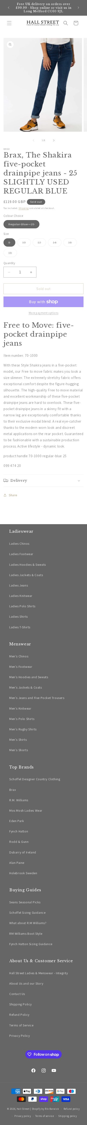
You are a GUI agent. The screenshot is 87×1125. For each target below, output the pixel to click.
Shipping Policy (20, 1004)
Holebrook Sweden (23, 873)
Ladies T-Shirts (19, 627)
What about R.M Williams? (27, 923)
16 (72, 243)
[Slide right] (54, 140)
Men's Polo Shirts (21, 719)
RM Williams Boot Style (25, 933)
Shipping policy (67, 1116)
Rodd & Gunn (19, 842)
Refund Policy (19, 1015)
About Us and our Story (26, 983)
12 (42, 243)
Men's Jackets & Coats (25, 687)
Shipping (24, 208)
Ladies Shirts (18, 616)
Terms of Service (21, 1025)
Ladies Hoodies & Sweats (27, 564)
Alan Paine (16, 863)
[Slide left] (33, 140)
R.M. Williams (18, 800)
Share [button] (13, 495)
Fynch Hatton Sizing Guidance (30, 944)
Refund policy (72, 1108)
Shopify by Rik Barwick (45, 1108)
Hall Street (23, 1108)
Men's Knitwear (20, 708)
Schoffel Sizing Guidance (27, 912)
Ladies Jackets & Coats (26, 575)
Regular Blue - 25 (23, 225)
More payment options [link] (43, 313)
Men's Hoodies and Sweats (28, 677)
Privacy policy (22, 1116)
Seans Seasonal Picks (25, 902)
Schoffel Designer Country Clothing (34, 779)
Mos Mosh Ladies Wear (25, 810)
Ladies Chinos (19, 543)
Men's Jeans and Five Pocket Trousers (36, 698)
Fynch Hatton (18, 831)
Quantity (9, 263)
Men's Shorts (18, 750)
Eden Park (16, 821)
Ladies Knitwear (20, 596)
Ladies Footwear (21, 554)
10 (26, 243)
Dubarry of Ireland (22, 852)
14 (57, 243)
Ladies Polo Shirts (22, 606)
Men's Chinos (18, 656)
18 (12, 254)
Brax (12, 790)
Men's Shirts (18, 740)
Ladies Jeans (18, 585)
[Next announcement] (78, 8)
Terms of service (44, 1116)
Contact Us (17, 994)
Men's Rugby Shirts (23, 729)
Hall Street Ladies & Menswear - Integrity (38, 973)
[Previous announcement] (8, 8)
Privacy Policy (19, 1036)
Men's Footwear (20, 667)
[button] (9, 23)
